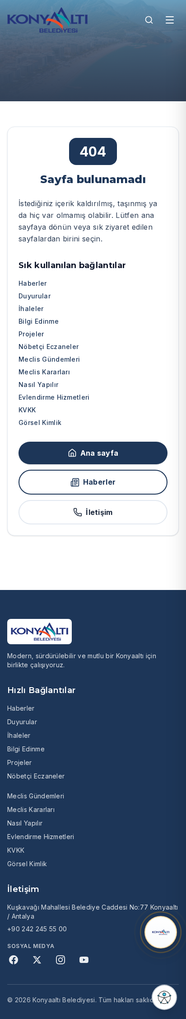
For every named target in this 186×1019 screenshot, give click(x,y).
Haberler (33, 283)
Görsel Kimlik (40, 422)
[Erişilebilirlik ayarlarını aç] (164, 997)
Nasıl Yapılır (38, 384)
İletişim (99, 512)
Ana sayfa (99, 453)
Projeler (31, 334)
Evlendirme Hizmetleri (54, 397)
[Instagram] (60, 959)
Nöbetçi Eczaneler (49, 346)
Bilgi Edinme (39, 321)
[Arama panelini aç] (149, 20)
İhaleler (31, 308)
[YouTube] (84, 959)
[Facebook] (13, 959)
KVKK (27, 410)
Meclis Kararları (44, 372)
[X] (37, 959)
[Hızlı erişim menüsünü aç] (160, 932)
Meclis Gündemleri (49, 359)
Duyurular (35, 296)
